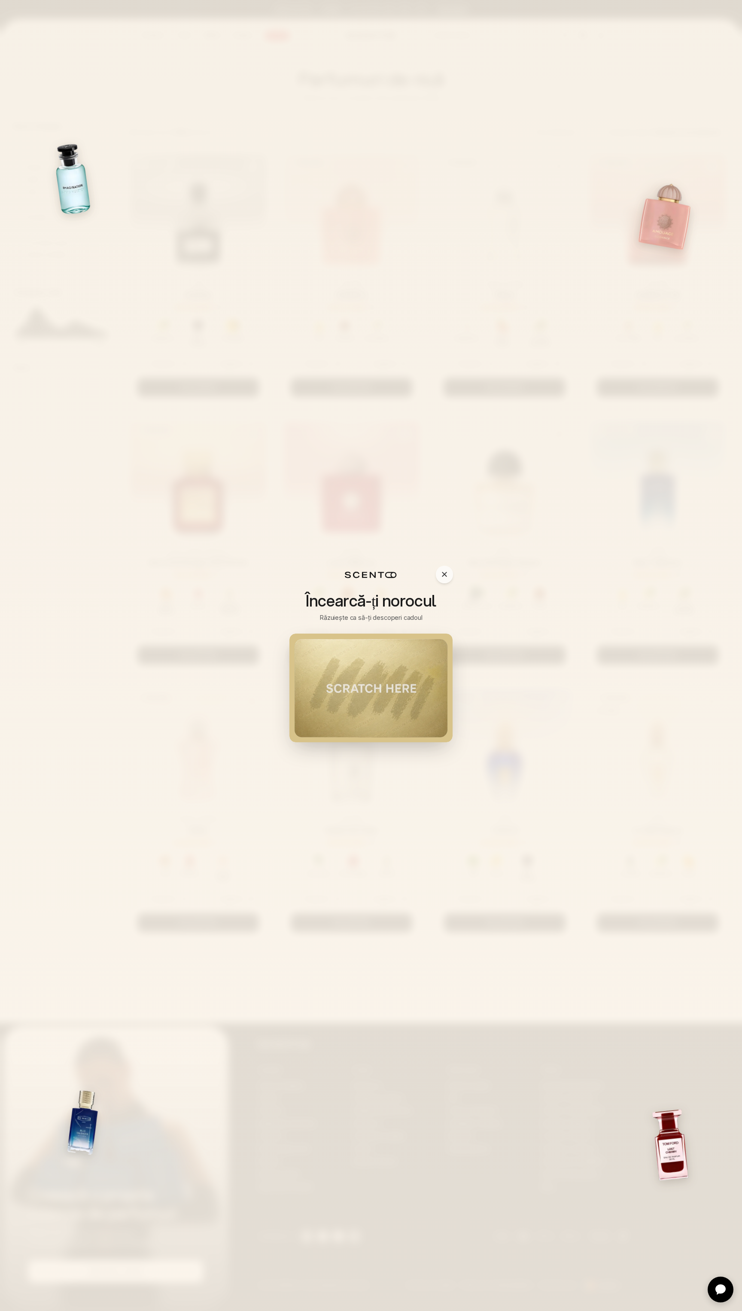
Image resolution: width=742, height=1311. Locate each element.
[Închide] (444, 574)
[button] (371, 688)
